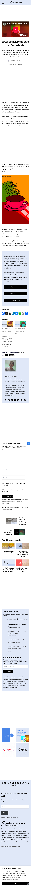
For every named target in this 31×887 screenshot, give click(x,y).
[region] (15, 876)
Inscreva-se (8, 671)
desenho (12, 355)
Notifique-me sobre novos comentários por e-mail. (13, 484)
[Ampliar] (27, 177)
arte (7, 355)
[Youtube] (21, 400)
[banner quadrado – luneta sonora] (22, 750)
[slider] (21, 618)
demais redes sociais (13, 236)
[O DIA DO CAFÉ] (8, 341)
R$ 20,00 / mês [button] (15, 287)
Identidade (19, 64)
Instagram (5, 234)
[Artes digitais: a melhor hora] (7, 324)
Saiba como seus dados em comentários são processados (15, 501)
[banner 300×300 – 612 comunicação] (8, 735)
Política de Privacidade (12, 879)
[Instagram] (6, 400)
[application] (15, 619)
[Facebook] (9, 400)
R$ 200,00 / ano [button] (15, 300)
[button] (28, 3)
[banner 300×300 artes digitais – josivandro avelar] (22, 735)
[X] (12, 400)
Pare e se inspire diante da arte (8, 552)
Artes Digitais (12, 64)
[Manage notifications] (28, 883)
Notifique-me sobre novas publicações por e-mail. (13, 490)
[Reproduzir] (4, 619)
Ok (15, 883)
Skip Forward (27, 619)
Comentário (5, 450)
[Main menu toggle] (3, 3)
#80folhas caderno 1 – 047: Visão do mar (22, 570)
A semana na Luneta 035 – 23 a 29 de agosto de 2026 (23, 553)
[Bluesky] (18, 400)
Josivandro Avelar (15, 60)
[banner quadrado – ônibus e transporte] (8, 750)
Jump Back (24, 619)
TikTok (12, 231)
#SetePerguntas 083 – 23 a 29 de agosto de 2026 (8, 570)
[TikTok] (25, 400)
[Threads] (15, 400)
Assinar (5, 812)
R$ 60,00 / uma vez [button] (15, 293)
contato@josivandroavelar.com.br (10, 846)
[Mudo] (17, 619)
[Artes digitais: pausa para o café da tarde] (20, 324)
